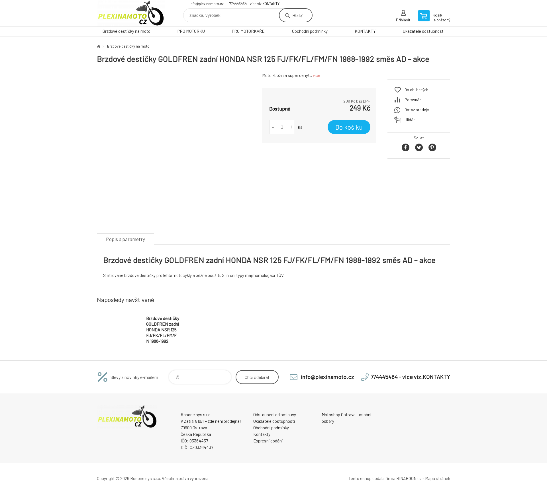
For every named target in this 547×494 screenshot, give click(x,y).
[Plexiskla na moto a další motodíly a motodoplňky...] (98, 46)
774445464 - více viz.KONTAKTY (254, 3)
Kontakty (261, 434)
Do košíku (349, 127)
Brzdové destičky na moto (126, 31)
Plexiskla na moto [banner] (131, 13)
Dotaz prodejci (417, 109)
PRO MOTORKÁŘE (248, 31)
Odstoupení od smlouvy (274, 414)
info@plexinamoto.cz (207, 3)
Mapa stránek (437, 478)
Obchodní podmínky (310, 31)
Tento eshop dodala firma (371, 478)
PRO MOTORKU (191, 31)
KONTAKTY (365, 31)
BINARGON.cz (409, 478)
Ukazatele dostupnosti (424, 31)
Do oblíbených (416, 89)
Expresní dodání (268, 440)
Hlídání (410, 119)
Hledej (297, 15)
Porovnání (413, 99)
